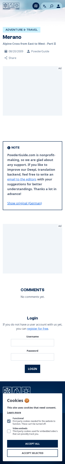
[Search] (51, 6)
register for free (37, 329)
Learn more (14, 412)
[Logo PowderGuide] (11, 6)
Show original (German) (24, 203)
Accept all (32, 443)
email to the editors (21, 179)
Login (32, 369)
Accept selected (32, 453)
